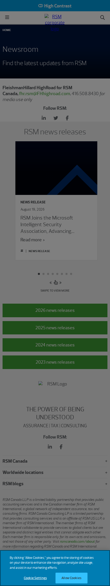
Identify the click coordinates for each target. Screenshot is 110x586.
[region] (55, 568)
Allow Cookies (71, 578)
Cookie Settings (35, 578)
